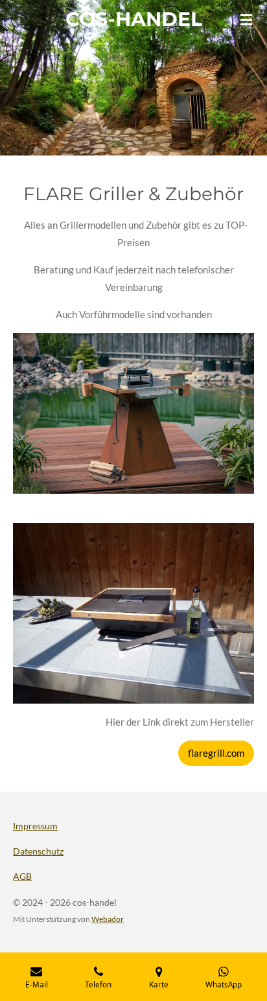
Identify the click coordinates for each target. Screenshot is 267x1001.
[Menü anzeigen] (246, 19)
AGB (22, 876)
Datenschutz (38, 851)
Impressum (35, 825)
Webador (107, 918)
